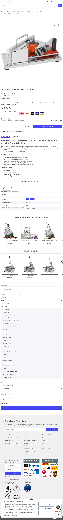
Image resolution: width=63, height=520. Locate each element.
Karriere (26, 443)
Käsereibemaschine (8, 374)
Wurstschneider (7, 377)
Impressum (6, 515)
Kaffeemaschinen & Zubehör (9, 326)
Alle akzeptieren (49, 504)
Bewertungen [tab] (17, 136)
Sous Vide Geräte (6, 337)
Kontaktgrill (5, 329)
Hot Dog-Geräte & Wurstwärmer (10, 320)
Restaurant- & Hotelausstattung (9, 382)
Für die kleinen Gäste (6, 289)
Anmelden (13, 473)
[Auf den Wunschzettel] (58, 25)
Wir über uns (27, 446)
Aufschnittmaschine (8, 363)
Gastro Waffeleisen (7, 318)
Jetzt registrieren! (14, 479)
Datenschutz (14, 515)
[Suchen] (60, 5)
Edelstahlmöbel (5, 388)
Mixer (3, 357)
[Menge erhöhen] (28, 126)
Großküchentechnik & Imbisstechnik (10, 295)
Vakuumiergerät (6, 343)
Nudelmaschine (6, 332)
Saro (28, 198)
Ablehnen (48, 513)
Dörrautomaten (6, 312)
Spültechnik (4, 391)
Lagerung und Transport (7, 394)
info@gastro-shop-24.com (11, 443)
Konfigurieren (48, 508)
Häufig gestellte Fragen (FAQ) (31, 440)
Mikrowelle (5, 354)
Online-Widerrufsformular (48, 437)
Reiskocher (5, 335)
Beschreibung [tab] (5, 136)
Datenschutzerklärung (32, 424)
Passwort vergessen (10, 477)
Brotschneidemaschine (9, 366)
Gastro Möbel (4, 292)
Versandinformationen (29, 451)
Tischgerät (32, 198)
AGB (43, 443)
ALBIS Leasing (27, 437)
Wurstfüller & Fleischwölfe (9, 349)
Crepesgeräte (5, 309)
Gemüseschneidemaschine (14, 97)
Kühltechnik (4, 297)
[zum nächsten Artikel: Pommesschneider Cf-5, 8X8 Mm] (60, 16)
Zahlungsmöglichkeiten (29, 448)
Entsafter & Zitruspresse (8, 315)
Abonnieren (52, 429)
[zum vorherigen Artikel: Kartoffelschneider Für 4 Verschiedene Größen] (57, 16)
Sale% (2, 399)
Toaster (4, 340)
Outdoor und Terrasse (7, 385)
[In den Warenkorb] (2, 21)
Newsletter (26, 454)
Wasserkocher (6, 346)
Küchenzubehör (5, 380)
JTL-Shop (55, 518)
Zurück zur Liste (6, 11)
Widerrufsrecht (46, 448)
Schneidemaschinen (7, 360)
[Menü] (60, 505)
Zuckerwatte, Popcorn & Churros (10, 351)
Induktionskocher (6, 323)
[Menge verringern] (3, 126)
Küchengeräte (5, 306)
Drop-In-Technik (5, 303)
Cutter (4, 368)
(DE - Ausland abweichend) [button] (18, 120)
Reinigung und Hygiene (7, 397)
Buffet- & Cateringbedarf (7, 300)
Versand (14, 111)
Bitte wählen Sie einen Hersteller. (11, 408)
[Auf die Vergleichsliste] (54, 25)
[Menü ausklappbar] (6, 1)
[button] (44, 1)
